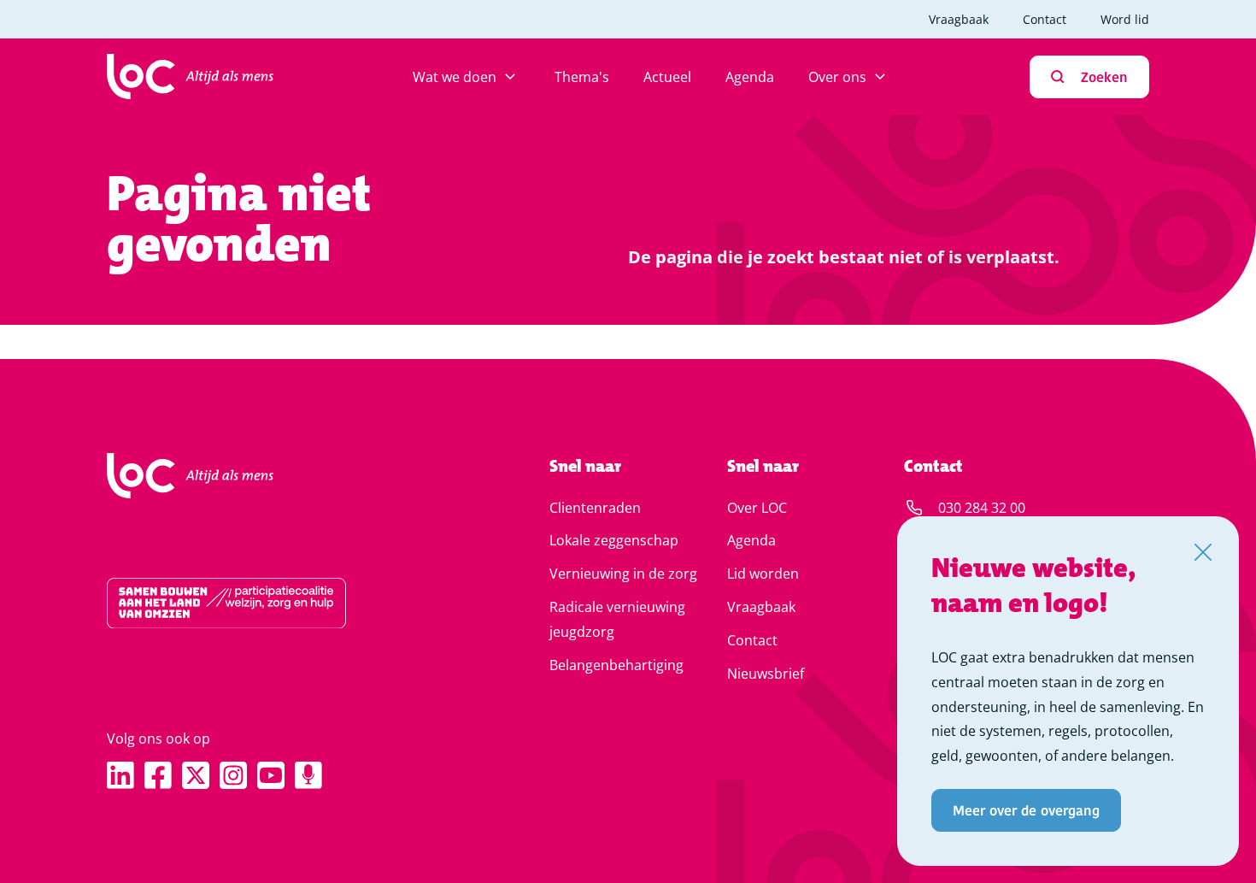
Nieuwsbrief (765, 673)
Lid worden (763, 573)
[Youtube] (271, 775)
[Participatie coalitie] (274, 603)
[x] (195, 775)
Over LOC (757, 507)
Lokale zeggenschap (613, 540)
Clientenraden (595, 507)
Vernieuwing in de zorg (623, 573)
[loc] (190, 77)
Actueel (667, 77)
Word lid (1124, 19)
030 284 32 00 (981, 507)
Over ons (837, 77)
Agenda (749, 77)
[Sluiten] (1203, 552)
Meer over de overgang (1026, 809)
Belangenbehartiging (616, 665)
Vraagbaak (959, 19)
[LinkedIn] (120, 775)
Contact (1044, 19)
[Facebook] (158, 775)
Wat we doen (454, 77)
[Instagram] (233, 775)
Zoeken (1104, 76)
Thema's (582, 77)
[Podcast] (308, 775)
